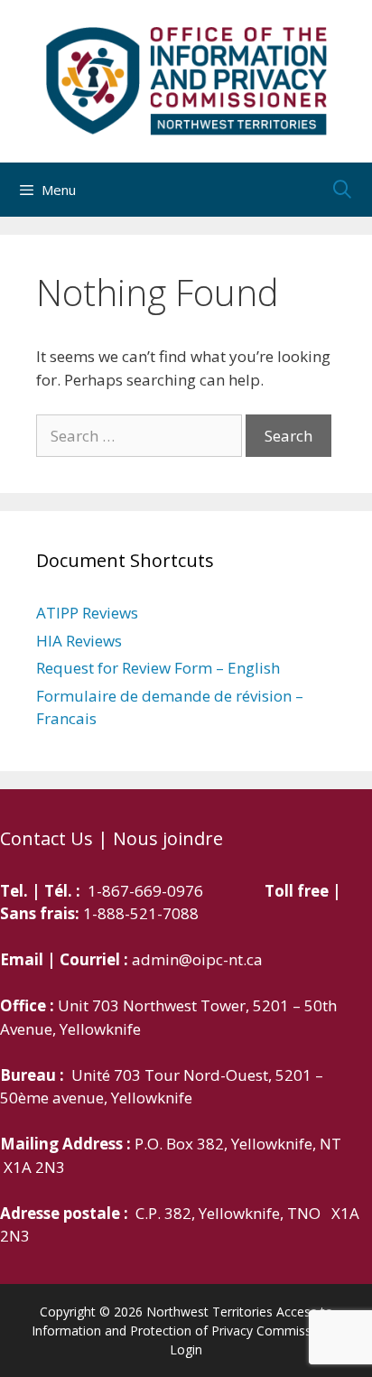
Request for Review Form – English (158, 667)
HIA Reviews (79, 640)
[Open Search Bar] (342, 190)
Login (186, 1349)
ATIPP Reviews (87, 612)
